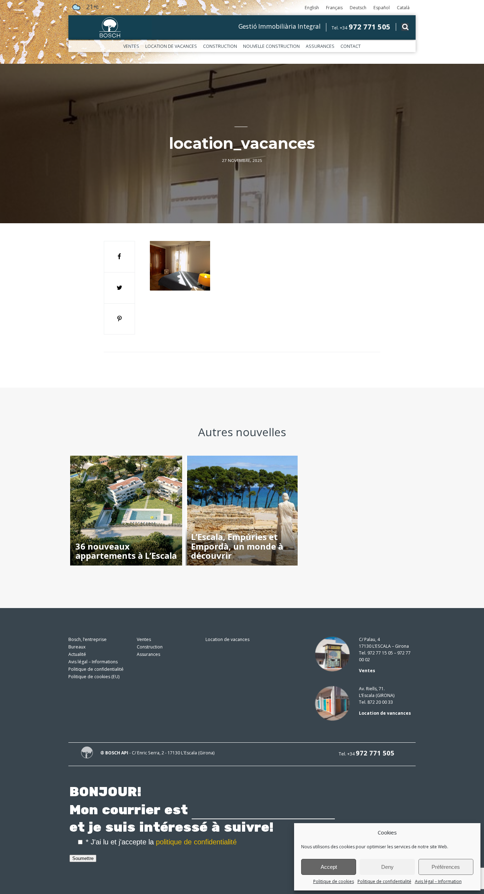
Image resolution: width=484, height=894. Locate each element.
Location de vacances (171, 46)
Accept (329, 867)
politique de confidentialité (196, 842)
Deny (387, 867)
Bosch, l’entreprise (87, 639)
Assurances (320, 46)
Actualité (77, 654)
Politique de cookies (333, 881)
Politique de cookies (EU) (93, 677)
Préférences (446, 867)
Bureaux (76, 647)
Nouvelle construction (271, 46)
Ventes (131, 46)
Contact (351, 46)
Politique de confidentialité (384, 881)
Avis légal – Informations (93, 662)
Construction (220, 46)
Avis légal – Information (438, 881)
